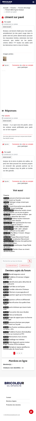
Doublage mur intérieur (16, 339)
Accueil (5, 8)
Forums (13, 8)
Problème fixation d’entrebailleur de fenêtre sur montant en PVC (17, 333)
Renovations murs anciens (18, 337)
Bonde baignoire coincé (17, 274)
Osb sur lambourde (15, 315)
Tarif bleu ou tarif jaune (17, 287)
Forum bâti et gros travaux (14, 10)
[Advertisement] (18, 89)
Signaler (6, 65)
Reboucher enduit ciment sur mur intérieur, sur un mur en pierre (17, 211)
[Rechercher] (30, 261)
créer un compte (27, 65)
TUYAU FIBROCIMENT (21, 227)
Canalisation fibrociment (20, 239)
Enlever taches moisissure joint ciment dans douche (16, 219)
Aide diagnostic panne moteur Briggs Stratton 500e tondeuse (16, 343)
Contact (8, 397)
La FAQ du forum (24, 265)
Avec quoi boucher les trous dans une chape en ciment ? (17, 224)
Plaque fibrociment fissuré (20, 237)
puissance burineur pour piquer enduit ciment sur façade (16, 199)
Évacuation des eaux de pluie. (19, 312)
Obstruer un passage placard (19, 292)
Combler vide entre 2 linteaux (19, 289)
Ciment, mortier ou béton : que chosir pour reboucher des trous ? (17, 215)
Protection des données (13, 405)
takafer (7, 116)
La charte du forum (12, 265)
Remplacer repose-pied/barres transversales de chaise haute (16, 348)
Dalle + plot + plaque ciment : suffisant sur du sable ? (15, 230)
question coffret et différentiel (19, 300)
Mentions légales (11, 401)
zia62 (9, 22)
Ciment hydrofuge (16, 208)
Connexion (15, 65)
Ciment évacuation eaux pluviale (20, 206)
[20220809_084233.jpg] (4, 59)
